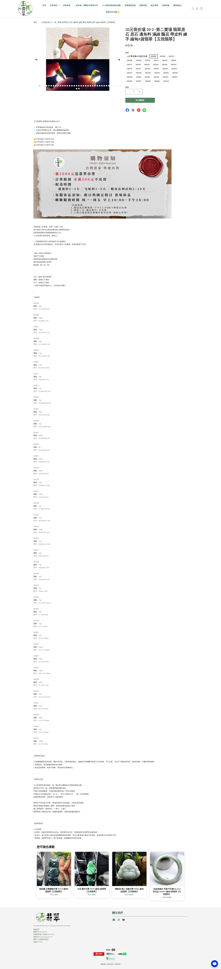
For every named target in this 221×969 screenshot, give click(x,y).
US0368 (148, 81)
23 (85, 85)
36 (115, 85)
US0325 (129, 69)
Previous (36, 59)
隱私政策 (110, 964)
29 (99, 85)
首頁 (44, 5)
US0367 (138, 81)
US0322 (164, 65)
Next (119, 59)
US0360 (129, 77)
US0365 (174, 77)
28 (97, 85)
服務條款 (103, 964)
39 (76, 88)
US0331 (156, 69)
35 (113, 85)
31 (104, 85)
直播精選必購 (130, 5)
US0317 (129, 65)
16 (69, 85)
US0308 (129, 60)
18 (74, 85)
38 (120, 85)
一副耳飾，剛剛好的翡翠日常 (86, 5)
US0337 (129, 73)
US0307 (171, 56)
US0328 (147, 69)
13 (62, 85)
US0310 (147, 60)
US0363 (156, 77)
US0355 (175, 73)
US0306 (162, 56)
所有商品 (53, 5)
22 (83, 85)
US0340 (148, 73)
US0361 (138, 77)
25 (90, 85)
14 (65, 85)
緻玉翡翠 (154, 5)
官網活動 (165, 5)
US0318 (138, 65)
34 (111, 85)
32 (106, 85)
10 (56, 85)
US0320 (155, 65)
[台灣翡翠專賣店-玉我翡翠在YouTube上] (123, 921)
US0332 (165, 69)
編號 (127, 53)
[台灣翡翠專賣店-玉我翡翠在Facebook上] (113, 921)
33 (108, 85)
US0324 (173, 65)
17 (72, 85)
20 (79, 85)
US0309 (138, 60)
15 (67, 85)
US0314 (164, 60)
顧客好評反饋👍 (112, 12)
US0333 (174, 69)
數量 (127, 87)
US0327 (138, 69)
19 (76, 85)
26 (92, 85)
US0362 (147, 77)
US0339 (138, 73)
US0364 (165, 77)
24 (88, 85)
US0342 (157, 73)
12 (60, 85)
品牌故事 (66, 5)
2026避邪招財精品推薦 (111, 5)
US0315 (173, 60)
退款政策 (118, 964)
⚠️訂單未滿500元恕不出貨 (137, 56)
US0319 (147, 65)
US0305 (153, 56)
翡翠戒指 (143, 5)
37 (118, 85)
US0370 (166, 81)
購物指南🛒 (178, 5)
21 (81, 85)
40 (79, 88)
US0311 (156, 60)
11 (58, 85)
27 (95, 85)
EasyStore (68, 926)
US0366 (129, 81)
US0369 (157, 81)
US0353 (166, 73)
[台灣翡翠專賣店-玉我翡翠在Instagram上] (118, 921)
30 (102, 85)
